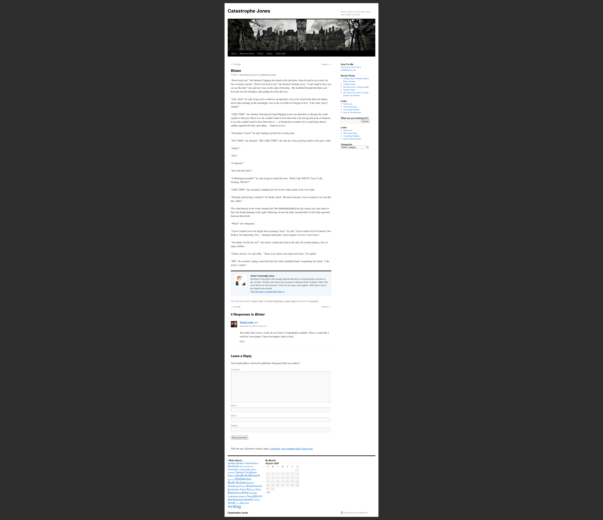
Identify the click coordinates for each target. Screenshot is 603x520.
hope (244, 486)
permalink (314, 301)
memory (242, 496)
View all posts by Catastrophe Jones (267, 291)
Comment (235, 369)
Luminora (233, 496)
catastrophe (233, 469)
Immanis (257, 486)
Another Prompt (349, 84)
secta (257, 499)
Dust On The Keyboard (352, 112)
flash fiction (278, 301)
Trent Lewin (246, 322)
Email (234, 415)
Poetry (269, 53)
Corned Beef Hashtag (351, 109)
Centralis (239, 472)
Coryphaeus (250, 472)
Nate (249, 496)
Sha (242, 503)
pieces (287, 301)
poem (231, 499)
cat (252, 466)
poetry (249, 499)
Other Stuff (280, 53)
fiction (240, 478)
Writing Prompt (349, 89)
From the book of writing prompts (356, 87)
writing (294, 301)
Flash (260, 301)
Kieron (232, 492)
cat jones (231, 472)
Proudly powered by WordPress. (356, 512)
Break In (326, 64)
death (240, 475)
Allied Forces (251, 463)
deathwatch (252, 475)
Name (234, 405)
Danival (232, 475)
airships (232, 463)
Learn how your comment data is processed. (291, 448)
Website (234, 425)
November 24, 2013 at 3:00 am (253, 326)
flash (248, 479)
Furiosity (235, 64)
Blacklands (233, 466)
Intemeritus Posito (237, 489)
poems (240, 499)
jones (253, 489)
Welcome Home (247, 53)
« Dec (267, 492)
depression (231, 479)
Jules (258, 489)
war (247, 503)
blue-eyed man (244, 466)
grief (239, 486)
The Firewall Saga (350, 106)
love (245, 492)
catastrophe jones (247, 469)
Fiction (260, 53)
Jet (248, 489)
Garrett (250, 483)
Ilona (249, 486)
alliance (240, 463)
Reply (242, 341)
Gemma (232, 486)
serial (231, 502)
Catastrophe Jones (249, 10)
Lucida (253, 493)
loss (239, 493)
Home (233, 53)
